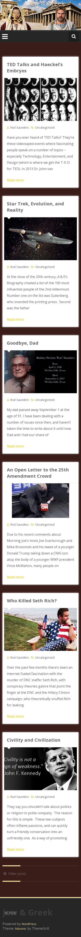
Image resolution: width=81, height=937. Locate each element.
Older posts (16, 873)
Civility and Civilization (33, 740)
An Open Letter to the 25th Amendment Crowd (38, 472)
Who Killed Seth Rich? (32, 600)
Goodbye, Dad (22, 343)
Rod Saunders (19, 127)
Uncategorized (45, 127)
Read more (15, 180)
